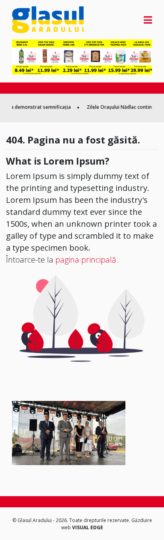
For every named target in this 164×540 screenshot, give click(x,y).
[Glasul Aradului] (33, 19)
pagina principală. (86, 259)
